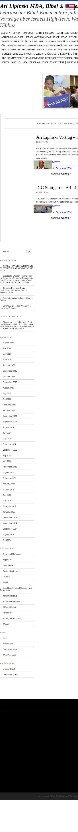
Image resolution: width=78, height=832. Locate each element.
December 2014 (10, 517)
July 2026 (7, 348)
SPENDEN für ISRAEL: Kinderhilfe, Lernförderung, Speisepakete (36, 54)
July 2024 (7, 433)
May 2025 (7, 393)
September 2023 (10, 450)
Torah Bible (8, 613)
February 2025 (9, 405)
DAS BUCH (28, 33)
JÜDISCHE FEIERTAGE (13, 329)
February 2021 (9, 478)
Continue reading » (61, 173)
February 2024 (9, 444)
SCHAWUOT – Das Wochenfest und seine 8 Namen (15, 307)
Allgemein (7, 560)
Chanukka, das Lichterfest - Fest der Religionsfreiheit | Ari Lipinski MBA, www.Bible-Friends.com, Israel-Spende (17, 324)
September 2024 (10, 422)
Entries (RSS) (9, 669)
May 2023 (7, 461)
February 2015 (9, 506)
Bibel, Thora (8, 565)
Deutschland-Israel (11, 571)
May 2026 (7, 354)
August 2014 (8, 534)
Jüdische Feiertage (11, 601)
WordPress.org (9, 655)
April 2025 (7, 399)
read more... (41, 158)
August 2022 (8, 472)
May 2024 (7, 438)
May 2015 (7, 501)
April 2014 (7, 540)
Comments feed (10, 649)
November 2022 (10, 467)
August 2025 (8, 388)
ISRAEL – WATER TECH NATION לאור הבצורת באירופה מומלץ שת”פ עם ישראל (17, 268)
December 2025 (10, 371)
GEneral (6, 577)
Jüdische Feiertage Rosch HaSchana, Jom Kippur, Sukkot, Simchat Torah (14, 290)
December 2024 (10, 416)
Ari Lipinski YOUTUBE (12, 37)
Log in (5, 638)
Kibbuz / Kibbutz (10, 607)
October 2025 (9, 376)
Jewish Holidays (10, 596)
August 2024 (8, 427)
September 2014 (10, 529)
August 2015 (8, 489)
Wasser (6, 624)
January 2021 (9, 484)
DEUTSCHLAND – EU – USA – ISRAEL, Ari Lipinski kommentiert (32, 62)
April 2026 (7, 359)
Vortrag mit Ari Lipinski (12, 618)
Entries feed (8, 644)
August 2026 (8, 343)
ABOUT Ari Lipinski (10, 33)
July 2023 (7, 455)
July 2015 (7, 495)
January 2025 (9, 410)
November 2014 (10, 523)
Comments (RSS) (10, 674)
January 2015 (9, 512)
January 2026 (9, 365)
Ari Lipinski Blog (45, 33)
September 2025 (10, 382)
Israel (5, 582)
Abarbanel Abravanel (12, 554)
